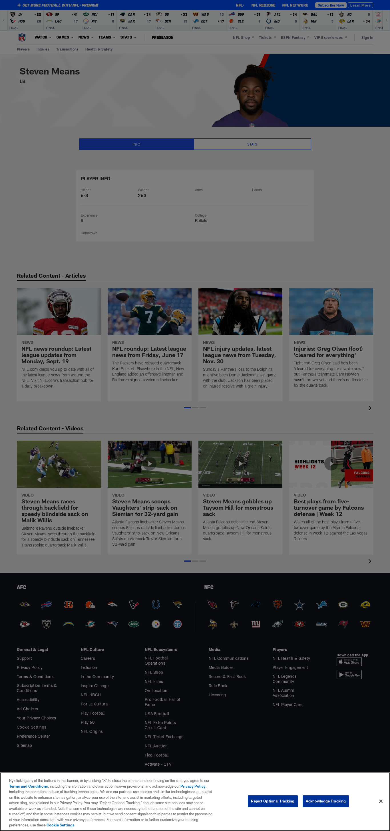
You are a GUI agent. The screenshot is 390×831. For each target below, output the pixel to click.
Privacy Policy (193, 786)
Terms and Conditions (28, 786)
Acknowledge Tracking (326, 801)
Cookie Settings (61, 825)
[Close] (381, 801)
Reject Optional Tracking (272, 801)
